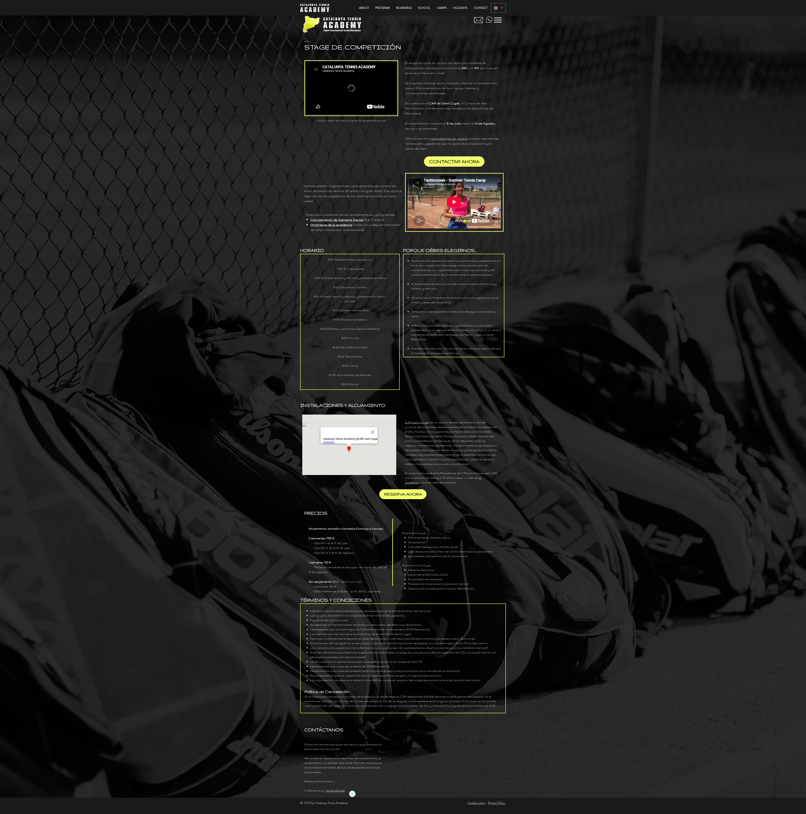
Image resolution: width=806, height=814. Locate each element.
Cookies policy (476, 803)
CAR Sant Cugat (417, 422)
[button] (364, 8)
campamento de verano (449, 138)
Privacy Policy (496, 803)
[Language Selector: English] (498, 8)
